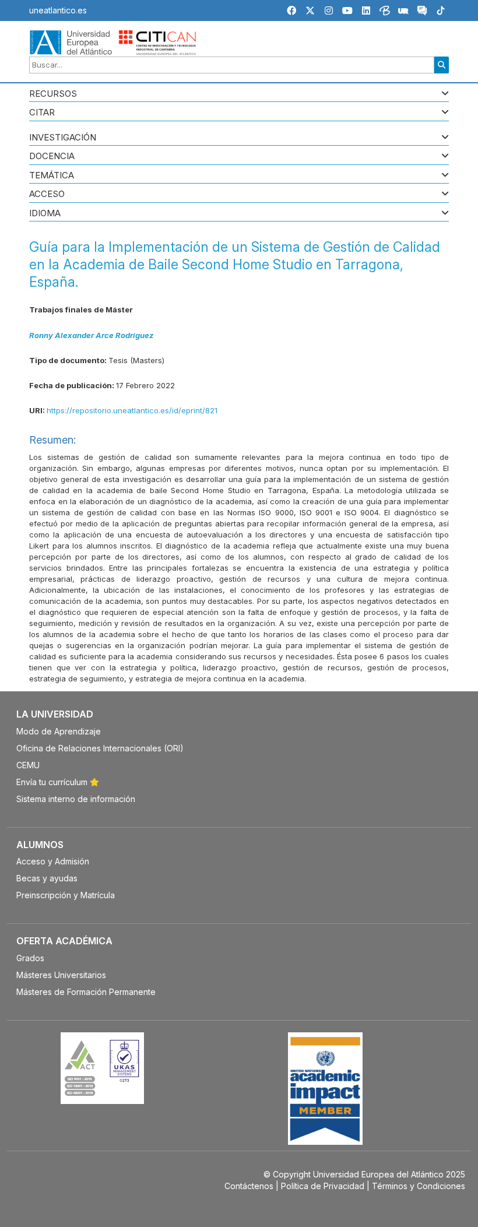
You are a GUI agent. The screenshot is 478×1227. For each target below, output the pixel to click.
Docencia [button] (52, 156)
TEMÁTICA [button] (51, 176)
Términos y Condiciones (418, 1186)
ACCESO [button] (47, 194)
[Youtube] (347, 10)
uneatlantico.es (58, 10)
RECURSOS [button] (53, 94)
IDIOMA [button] (45, 214)
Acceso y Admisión (52, 861)
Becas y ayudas (47, 878)
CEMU (28, 765)
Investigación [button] (62, 138)
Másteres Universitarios (61, 975)
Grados (30, 958)
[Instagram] (329, 10)
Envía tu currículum (53, 782)
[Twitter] (310, 10)
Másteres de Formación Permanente (86, 992)
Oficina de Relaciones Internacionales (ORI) (100, 748)
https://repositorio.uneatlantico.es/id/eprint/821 (132, 410)
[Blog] (384, 12)
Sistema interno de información (75, 799)
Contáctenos (248, 1186)
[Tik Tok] (440, 12)
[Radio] (403, 12)
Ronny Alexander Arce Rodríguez (91, 335)
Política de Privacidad (322, 1186)
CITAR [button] (42, 113)
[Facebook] (291, 10)
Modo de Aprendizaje (58, 731)
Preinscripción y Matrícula (65, 895)
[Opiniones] (422, 12)
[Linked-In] (366, 10)
